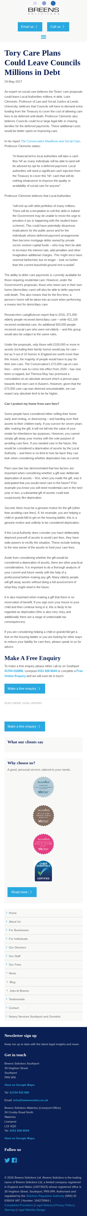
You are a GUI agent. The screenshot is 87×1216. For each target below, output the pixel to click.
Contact (14, 1007)
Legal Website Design (31, 1209)
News (12, 973)
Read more (22, 892)
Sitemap (9, 1209)
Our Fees (15, 964)
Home (13, 913)
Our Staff (14, 956)
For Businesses (19, 930)
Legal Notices (44, 1205)
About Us (15, 921)
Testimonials (17, 999)
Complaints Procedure (18, 1205)
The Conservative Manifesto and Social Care (50, 141)
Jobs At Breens (19, 990)
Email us (30, 26)
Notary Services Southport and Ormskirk (34, 1016)
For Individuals (18, 938)
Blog (12, 982)
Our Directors (17, 947)
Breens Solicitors (43, 10)
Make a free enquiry (25, 688)
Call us (58, 26)
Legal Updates (32, 703)
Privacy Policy (64, 1205)
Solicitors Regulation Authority (45, 1195)
